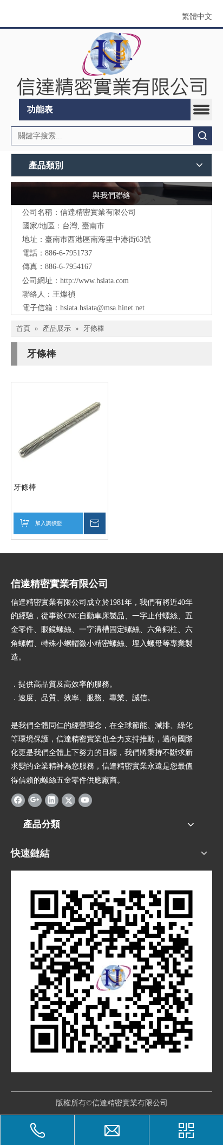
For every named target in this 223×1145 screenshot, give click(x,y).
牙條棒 (25, 487)
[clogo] (111, 63)
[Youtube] (85, 800)
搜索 (202, 136)
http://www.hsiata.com (94, 281)
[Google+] (35, 800)
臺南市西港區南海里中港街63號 (98, 239)
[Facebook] (18, 800)
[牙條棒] (60, 430)
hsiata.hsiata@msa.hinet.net (102, 308)
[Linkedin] (51, 800)
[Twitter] (68, 800)
